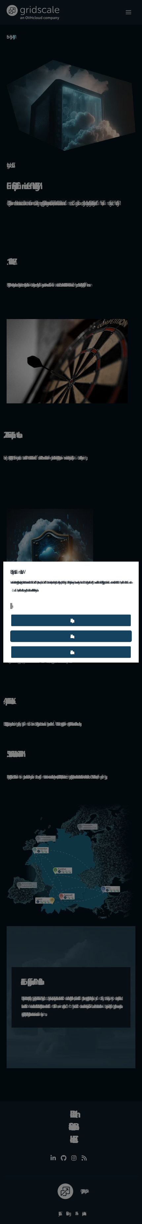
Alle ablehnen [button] (71, 636)
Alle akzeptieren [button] (71, 620)
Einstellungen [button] (11, 606)
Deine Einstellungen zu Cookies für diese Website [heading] (15, 572)
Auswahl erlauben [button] (71, 652)
